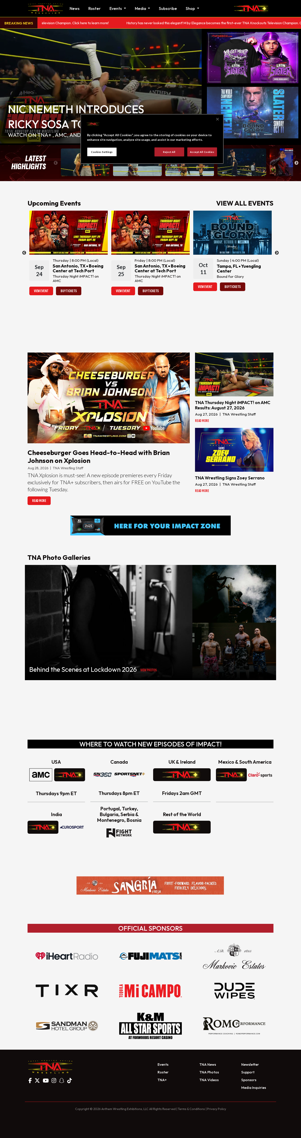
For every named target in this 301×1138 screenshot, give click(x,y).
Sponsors (248, 1080)
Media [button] (141, 8)
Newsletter (250, 1064)
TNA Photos (209, 1072)
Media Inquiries (253, 1087)
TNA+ (162, 1080)
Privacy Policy (216, 1109)
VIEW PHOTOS (148, 670)
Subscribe (168, 8)
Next (296, 163)
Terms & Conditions (191, 1109)
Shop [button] (191, 8)
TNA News (207, 1064)
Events (163, 1064)
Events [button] (116, 8)
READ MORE (39, 500)
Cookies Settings (102, 151)
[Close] (217, 119)
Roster (94, 8)
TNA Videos (209, 1080)
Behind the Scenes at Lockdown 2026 (83, 669)
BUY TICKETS (69, 291)
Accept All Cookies (202, 151)
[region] (152, 139)
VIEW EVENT (41, 291)
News (75, 8)
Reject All (169, 151)
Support (248, 1072)
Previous (56, 163)
